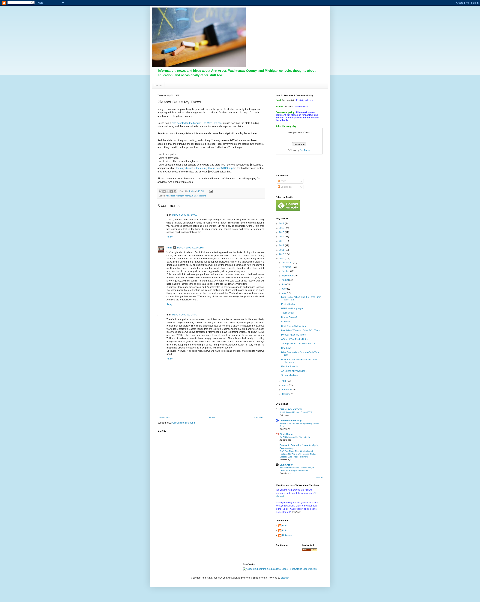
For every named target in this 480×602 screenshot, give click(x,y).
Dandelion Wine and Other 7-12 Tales (300, 330)
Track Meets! (287, 313)
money (188, 196)
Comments (286, 187)
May (284, 293)
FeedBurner (305, 149)
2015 (282, 232)
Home (158, 85)
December (287, 262)
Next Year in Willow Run (293, 326)
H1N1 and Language (292, 308)
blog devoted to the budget (186, 123)
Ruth (169, 247)
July (284, 284)
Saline (195, 196)
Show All (319, 477)
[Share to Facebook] (171, 191)
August (285, 280)
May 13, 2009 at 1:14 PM (184, 314)
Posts (283, 181)
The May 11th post (212, 123)
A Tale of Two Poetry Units (294, 339)
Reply (169, 237)
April (284, 381)
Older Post (258, 417)
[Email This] (161, 191)
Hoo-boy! (286, 348)
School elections (289, 375)
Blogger (285, 577)
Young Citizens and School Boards (299, 343)
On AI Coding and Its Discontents (295, 437)
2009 (282, 258)
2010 (282, 254)
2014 (282, 236)
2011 (282, 250)
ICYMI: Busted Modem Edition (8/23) (296, 412)
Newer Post (164, 417)
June (284, 288)
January (286, 394)
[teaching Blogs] (309, 550)
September (287, 275)
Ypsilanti (202, 196)
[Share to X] (168, 191)
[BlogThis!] (164, 191)
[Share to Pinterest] (175, 191)
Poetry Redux (288, 304)
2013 (282, 241)
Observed (286, 321)
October (286, 271)
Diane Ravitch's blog (291, 420)
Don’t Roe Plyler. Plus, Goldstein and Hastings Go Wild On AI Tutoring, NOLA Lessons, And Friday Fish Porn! (298, 454)
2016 (282, 228)
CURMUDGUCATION (291, 409)
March (285, 385)
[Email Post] (210, 191)
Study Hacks (286, 434)
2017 (282, 223)
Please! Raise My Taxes (293, 334)
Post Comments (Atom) (183, 422)
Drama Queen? (289, 317)
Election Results (289, 366)
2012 (282, 245)
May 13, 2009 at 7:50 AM (184, 215)
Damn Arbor (286, 465)
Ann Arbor (170, 196)
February (286, 389)
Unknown (287, 535)
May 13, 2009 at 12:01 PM (190, 247)
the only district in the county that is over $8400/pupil (205, 168)
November (287, 267)
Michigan (180, 196)
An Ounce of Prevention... (294, 371)
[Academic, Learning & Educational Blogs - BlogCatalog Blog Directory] (280, 569)
